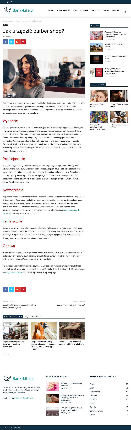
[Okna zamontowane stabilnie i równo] (96, 59)
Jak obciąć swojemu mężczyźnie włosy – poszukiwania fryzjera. (20, 306)
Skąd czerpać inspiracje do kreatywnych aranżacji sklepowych (13, 344)
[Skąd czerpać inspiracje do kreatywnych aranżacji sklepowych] (15, 330)
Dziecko (84, 10)
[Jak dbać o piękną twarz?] (99, 96)
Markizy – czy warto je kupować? (71, 305)
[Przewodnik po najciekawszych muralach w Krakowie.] (99, 117)
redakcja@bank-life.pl (24, 398)
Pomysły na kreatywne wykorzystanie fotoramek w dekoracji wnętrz (114, 71)
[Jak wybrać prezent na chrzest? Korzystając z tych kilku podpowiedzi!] (52, 398)
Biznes (51, 10)
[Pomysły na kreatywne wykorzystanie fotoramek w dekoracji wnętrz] (96, 72)
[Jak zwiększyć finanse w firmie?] (119, 117)
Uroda (106, 10)
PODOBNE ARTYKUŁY (13, 317)
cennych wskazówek (13, 272)
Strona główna (8, 21)
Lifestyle (95, 10)
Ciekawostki (63, 10)
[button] (125, 12)
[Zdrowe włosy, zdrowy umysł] (119, 96)
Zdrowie (116, 10)
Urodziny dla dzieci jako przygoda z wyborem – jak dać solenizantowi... (115, 34)
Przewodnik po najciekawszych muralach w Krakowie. (98, 127)
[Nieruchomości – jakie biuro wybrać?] (96, 47)
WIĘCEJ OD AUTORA (33, 317)
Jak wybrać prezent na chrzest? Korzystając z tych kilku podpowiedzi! (72, 398)
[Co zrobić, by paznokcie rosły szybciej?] (52, 386)
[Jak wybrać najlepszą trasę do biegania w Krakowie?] (52, 411)
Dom (75, 10)
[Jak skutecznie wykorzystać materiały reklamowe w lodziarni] (72, 330)
